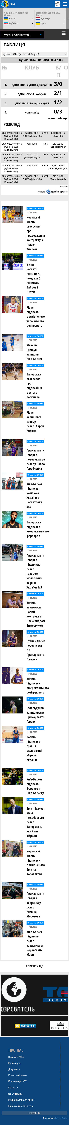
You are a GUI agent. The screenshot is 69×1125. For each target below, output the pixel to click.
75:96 (45, 143)
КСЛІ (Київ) (32, 112)
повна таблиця (57, 118)
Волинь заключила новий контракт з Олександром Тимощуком (36, 614)
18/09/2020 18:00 (11, 176)
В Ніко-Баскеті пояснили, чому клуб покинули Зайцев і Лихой (33, 278)
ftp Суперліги (15, 1093)
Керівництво (14, 1063)
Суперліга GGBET (35, 208)
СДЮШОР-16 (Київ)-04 (32, 94)
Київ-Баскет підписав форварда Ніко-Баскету (35, 786)
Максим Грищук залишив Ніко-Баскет (34, 352)
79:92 (45, 154)
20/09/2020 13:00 (11, 133)
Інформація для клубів (20, 1106)
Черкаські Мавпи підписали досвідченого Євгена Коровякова (36, 862)
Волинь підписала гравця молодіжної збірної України (34, 748)
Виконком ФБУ (16, 1057)
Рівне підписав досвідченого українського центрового (36, 316)
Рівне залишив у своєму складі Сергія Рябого (35, 421)
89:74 (45, 176)
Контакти (13, 1087)
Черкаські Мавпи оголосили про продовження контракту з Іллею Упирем (36, 233)
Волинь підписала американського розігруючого (37, 685)
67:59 (45, 133)
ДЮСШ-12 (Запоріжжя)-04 (32, 103)
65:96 (45, 165)
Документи (14, 1069)
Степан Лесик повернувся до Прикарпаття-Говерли (36, 650)
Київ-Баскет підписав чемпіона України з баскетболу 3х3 (34, 495)
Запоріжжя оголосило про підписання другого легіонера (34, 385)
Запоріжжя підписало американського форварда (37, 529)
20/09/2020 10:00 (11, 143)
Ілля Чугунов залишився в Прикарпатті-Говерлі (36, 715)
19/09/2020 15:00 (11, 165)
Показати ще (34, 1113)
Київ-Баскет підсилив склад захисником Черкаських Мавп (35, 943)
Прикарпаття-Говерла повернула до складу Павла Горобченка (36, 459)
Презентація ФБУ (17, 1081)
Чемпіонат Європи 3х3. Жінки (16, 14)
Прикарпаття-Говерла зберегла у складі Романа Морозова (36, 904)
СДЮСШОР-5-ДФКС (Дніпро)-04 (32, 85)
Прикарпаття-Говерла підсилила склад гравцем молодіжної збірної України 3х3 (36, 571)
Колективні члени (17, 1075)
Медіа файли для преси (21, 1099)
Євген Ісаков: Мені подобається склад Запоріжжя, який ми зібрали (35, 822)
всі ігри (64, 186)
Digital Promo (62, 1118)
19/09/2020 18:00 (11, 154)
